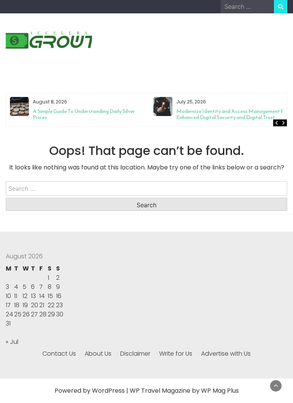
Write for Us (175, 353)
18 (16, 305)
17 (8, 305)
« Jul (12, 341)
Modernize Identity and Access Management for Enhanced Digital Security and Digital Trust (232, 114)
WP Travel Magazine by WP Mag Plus (184, 390)
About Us (98, 353)
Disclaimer (135, 353)
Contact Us (59, 353)
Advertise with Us (226, 353)
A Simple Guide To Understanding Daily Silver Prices (84, 114)
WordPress (108, 390)
